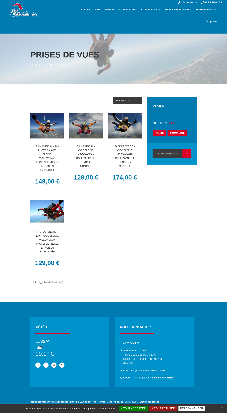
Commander (177, 132)
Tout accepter (134, 408)
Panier (160, 132)
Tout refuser (164, 408)
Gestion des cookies (149, 401)
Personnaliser (191, 408)
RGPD (135, 401)
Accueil (35, 65)
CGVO (128, 401)
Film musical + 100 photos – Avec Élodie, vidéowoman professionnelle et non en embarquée (47, 158)
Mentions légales (115, 401)
